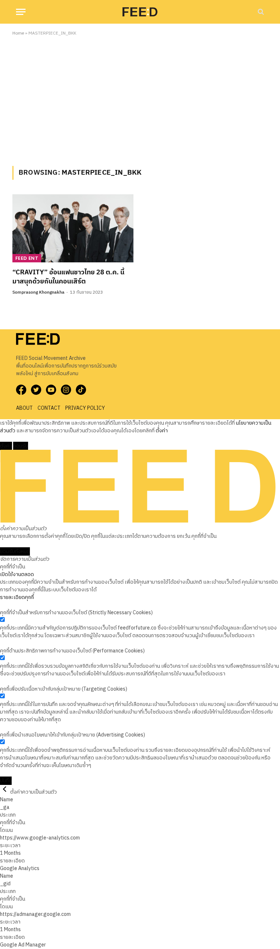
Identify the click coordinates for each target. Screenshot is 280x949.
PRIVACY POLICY (85, 408)
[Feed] (140, 11)
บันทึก (6, 781)
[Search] (260, 12)
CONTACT (49, 408)
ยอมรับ (20, 446)
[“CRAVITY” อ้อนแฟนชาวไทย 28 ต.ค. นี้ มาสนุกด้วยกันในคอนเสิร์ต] (72, 228)
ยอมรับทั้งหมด (15, 551)
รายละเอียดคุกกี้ (17, 597)
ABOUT (24, 408)
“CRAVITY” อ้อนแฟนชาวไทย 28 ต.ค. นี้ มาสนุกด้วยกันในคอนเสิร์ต (68, 277)
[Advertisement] (140, 100)
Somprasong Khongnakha (38, 292)
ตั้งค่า (162, 430)
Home (18, 33)
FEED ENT (26, 258)
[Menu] (21, 12)
